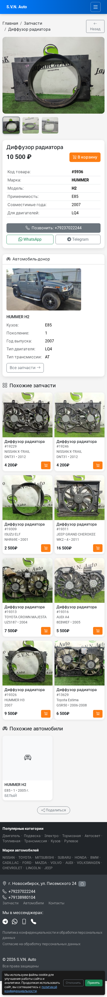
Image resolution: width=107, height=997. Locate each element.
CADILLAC (10, 863)
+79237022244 (21, 891)
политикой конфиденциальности (30, 989)
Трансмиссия (35, 841)
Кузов (55, 841)
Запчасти (33, 23)
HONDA (81, 857)
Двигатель (11, 836)
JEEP (48, 868)
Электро (51, 836)
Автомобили (33, 903)
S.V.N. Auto (16, 6)
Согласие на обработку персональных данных (41, 944)
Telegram (80, 239)
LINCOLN (33, 868)
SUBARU (64, 857)
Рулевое (71, 841)
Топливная (11, 841)
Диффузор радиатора (29, 29)
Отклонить (73, 983)
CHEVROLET (12, 868)
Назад (95, 29)
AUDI (69, 863)
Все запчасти (23, 367)
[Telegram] (5, 922)
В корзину (87, 157)
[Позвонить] (33, 922)
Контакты (56, 903)
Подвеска (32, 836)
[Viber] (24, 922)
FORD (26, 863)
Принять (94, 983)
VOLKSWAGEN (88, 863)
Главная (10, 23)
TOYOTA (24, 857)
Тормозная (71, 836)
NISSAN (8, 857)
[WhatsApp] (14, 922)
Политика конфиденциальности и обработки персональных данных (52, 935)
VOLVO (56, 863)
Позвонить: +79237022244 (57, 228)
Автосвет (92, 836)
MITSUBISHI (44, 857)
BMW (94, 857)
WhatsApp (32, 239)
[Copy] (82, 884)
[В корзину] (46, 465)
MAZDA (41, 863)
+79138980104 (21, 897)
